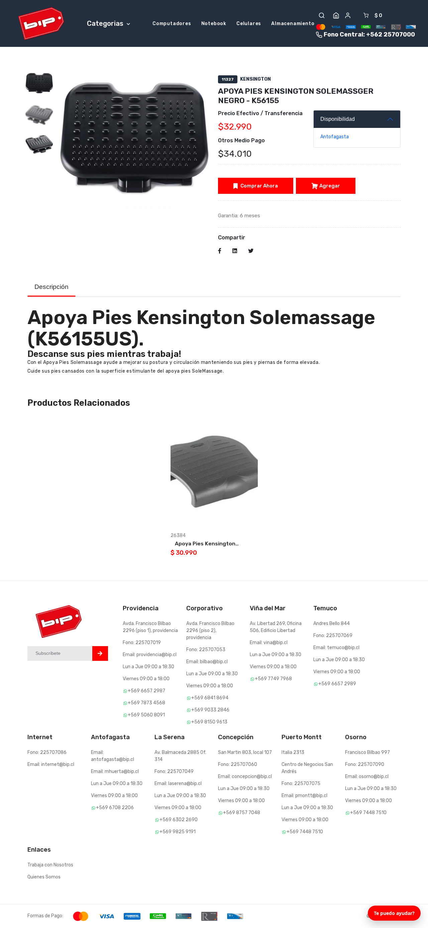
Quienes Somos (44, 877)
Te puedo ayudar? (394, 913)
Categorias (106, 23)
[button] (322, 15)
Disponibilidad (337, 119)
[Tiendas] (336, 15)
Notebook (213, 23)
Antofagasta (334, 137)
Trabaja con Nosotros (50, 865)
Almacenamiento (292, 23)
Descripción (51, 286)
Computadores (171, 23)
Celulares (248, 23)
